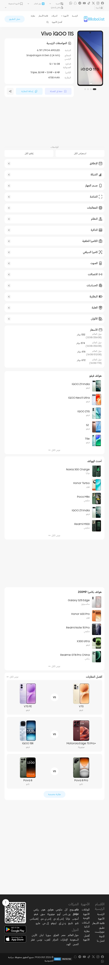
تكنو (77, 923)
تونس (39, 939)
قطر (33, 939)
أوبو (58, 914)
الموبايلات (86, 909)
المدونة (98, 8)
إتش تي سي (46, 918)
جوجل (76, 914)
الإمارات (64, 939)
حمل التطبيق (14, 19)
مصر (63, 935)
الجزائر (55, 939)
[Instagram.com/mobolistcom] (98, 3)
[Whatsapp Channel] (71, 3)
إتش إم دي (58, 918)
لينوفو (53, 923)
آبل (66, 909)
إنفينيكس (34, 918)
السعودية (74, 939)
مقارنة (33, 16)
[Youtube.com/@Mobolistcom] (84, 3)
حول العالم (73, 935)
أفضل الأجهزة (57, 22)
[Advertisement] (54, 121)
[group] (90, 58)
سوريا (48, 935)
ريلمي (36, 909)
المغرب (47, 939)
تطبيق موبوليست (99, 929)
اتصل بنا (100, 940)
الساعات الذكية (86, 924)
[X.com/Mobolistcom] (93, 3)
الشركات (54, 16)
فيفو (36, 914)
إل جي (45, 923)
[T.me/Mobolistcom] (80, 3)
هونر (43, 909)
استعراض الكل (80, 153)
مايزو (38, 923)
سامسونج (74, 909)
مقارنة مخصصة (54, 794)
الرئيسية (75, 16)
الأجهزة (101, 918)
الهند (68, 944)
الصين (76, 944)
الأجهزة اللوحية (86, 916)
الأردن (34, 935)
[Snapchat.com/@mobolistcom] (75, 3)
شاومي (59, 909)
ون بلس (66, 914)
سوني (42, 914)
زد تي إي (62, 923)
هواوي (51, 909)
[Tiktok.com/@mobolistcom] (89, 3)
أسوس (75, 918)
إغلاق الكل (29, 153)
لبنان (41, 935)
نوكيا (68, 918)
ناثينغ (70, 923)
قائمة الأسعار (43, 16)
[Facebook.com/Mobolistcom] (102, 3)
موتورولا (51, 914)
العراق (56, 935)
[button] (94, 89)
